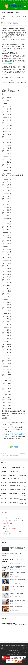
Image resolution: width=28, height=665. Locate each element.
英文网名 (7, 648)
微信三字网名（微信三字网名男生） (9, 482)
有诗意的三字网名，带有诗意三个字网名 (10, 478)
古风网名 (12, 648)
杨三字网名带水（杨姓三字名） (8, 475)
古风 (23, 520)
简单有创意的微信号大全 (16, 559)
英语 (4, 520)
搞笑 (10, 520)
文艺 (12, 526)
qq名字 (10, 518)
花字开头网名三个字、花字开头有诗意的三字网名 (13, 467)
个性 (16, 523)
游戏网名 (18, 645)
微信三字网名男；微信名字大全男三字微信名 (12, 485)
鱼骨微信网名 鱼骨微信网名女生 (18, 607)
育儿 (13, 531)
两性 (4, 528)
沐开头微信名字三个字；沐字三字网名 (10, 471)
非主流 (4, 523)
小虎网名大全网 (14, 8)
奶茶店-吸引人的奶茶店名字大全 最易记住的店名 (16, 454)
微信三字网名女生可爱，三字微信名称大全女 (12, 498)
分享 (17, 447)
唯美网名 (23, 648)
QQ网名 (13, 645)
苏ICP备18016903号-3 (16, 654)
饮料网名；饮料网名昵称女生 (17, 593)
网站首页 (3, 645)
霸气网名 (12, 647)
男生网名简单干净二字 (15, 553)
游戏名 (10, 534)
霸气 (4, 534)
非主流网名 (15, 650)
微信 (12, 447)
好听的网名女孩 (12, 528)
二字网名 (20, 531)
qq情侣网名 (6, 531)
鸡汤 (4, 518)
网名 (11, 523)
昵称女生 (5, 526)
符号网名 (16, 520)
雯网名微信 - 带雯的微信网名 (17, 586)
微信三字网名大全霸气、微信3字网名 (10, 502)
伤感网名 (23, 647)
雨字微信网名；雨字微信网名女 (17, 579)
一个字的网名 (19, 526)
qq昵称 (18, 518)
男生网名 (23, 645)
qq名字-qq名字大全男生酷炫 (11, 455)
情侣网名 (7, 647)
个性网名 (18, 647)
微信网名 (8, 645)
